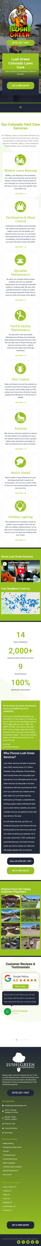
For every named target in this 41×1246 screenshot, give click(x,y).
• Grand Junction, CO (9, 1187)
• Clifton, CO (6, 1195)
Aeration (20, 428)
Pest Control (20, 379)
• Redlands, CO (7, 1202)
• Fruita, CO (6, 1198)
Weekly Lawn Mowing (20, 170)
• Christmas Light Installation (12, 1167)
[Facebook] (18, 1242)
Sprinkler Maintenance (20, 272)
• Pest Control (6, 1174)
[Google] (32, 1242)
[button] (20, 107)
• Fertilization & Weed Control (12, 1147)
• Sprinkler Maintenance (10, 1171)
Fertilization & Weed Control (20, 219)
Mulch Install (20, 473)
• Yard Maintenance (8, 1155)
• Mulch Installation (8, 1163)
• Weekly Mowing (8, 1143)
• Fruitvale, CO (7, 1210)
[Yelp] (37, 1242)
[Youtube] (28, 1242)
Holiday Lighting (20, 517)
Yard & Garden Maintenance (20, 328)
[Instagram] (23, 1242)
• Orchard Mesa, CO (8, 1206)
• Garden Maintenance (9, 1159)
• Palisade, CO (7, 1191)
